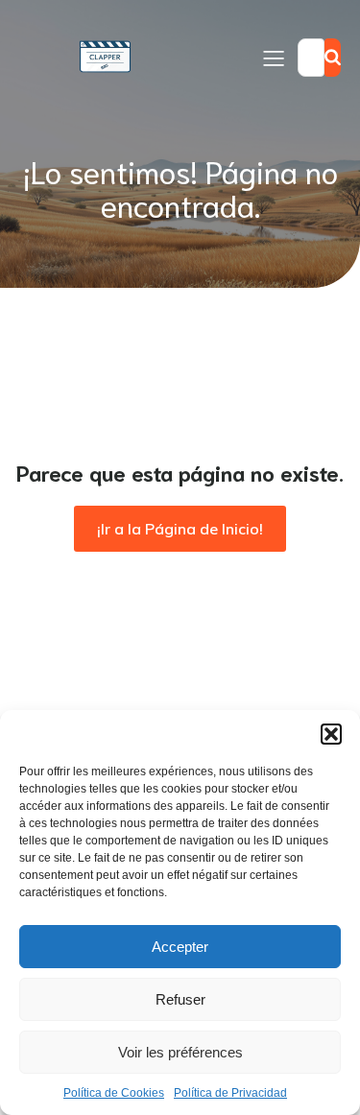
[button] (331, 734)
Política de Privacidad (230, 1093)
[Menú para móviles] (273, 57)
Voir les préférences (180, 1052)
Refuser (180, 999)
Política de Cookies (113, 1093)
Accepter (180, 946)
